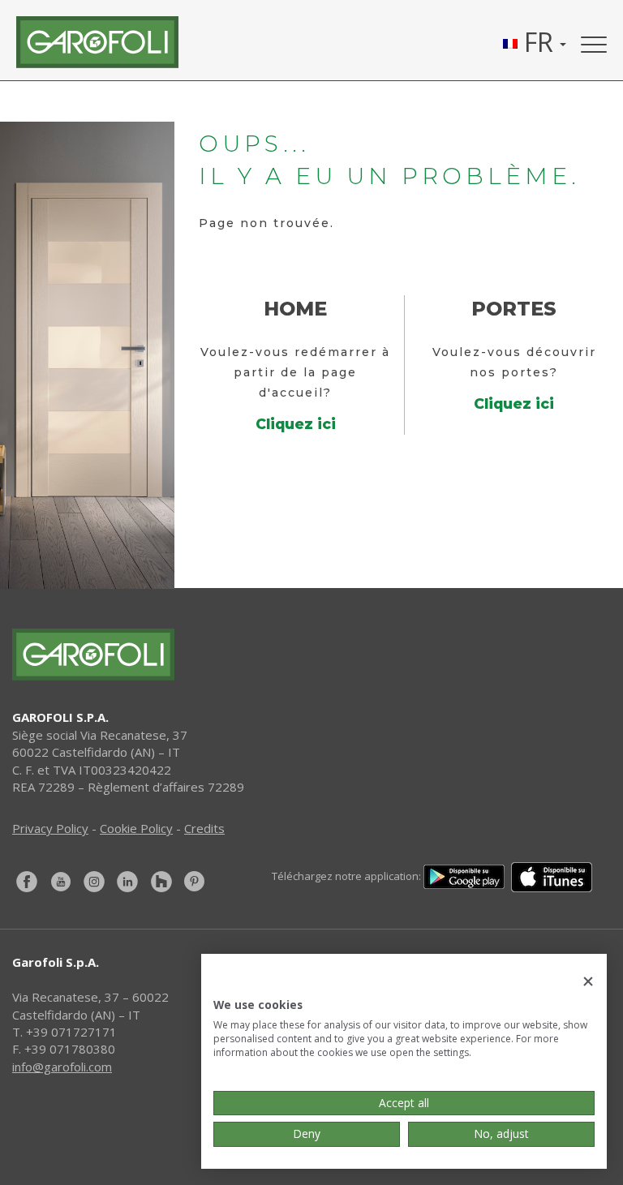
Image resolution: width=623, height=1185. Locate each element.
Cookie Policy (136, 828)
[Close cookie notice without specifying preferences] (588, 981)
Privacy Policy (50, 828)
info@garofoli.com (62, 1066)
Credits (204, 828)
